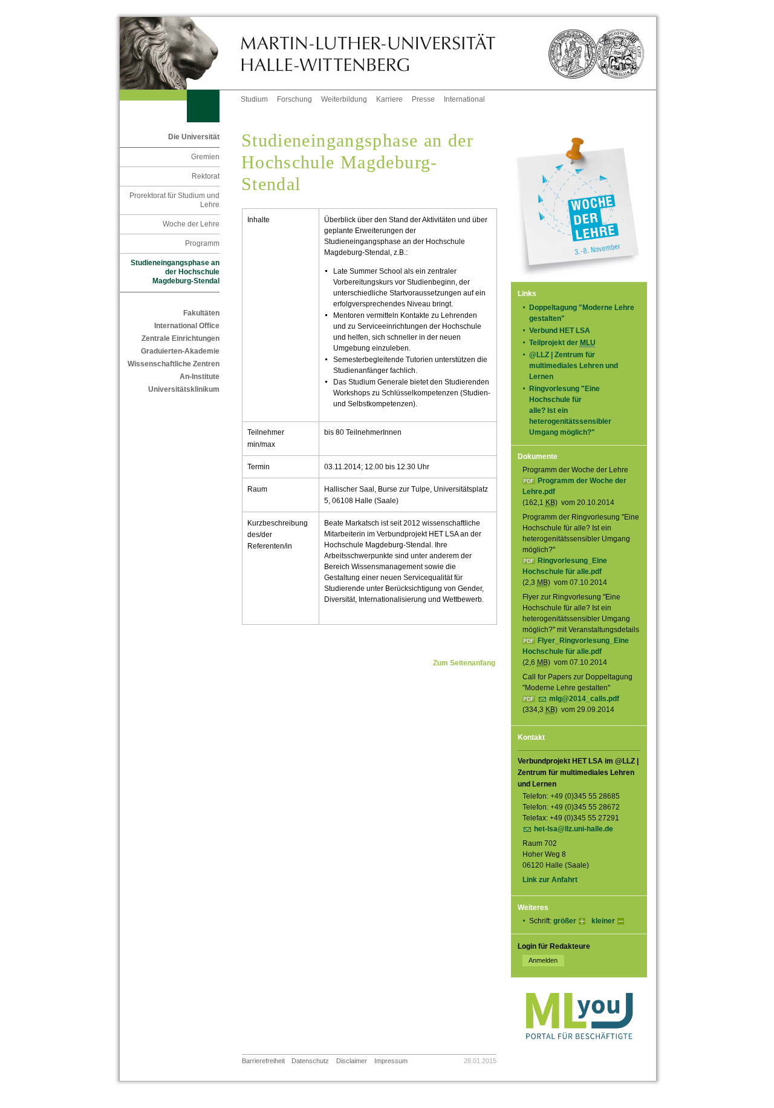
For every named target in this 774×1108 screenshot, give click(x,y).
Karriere (389, 99)
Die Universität (194, 137)
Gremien (205, 157)
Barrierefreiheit (263, 1060)
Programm (202, 243)
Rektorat (206, 176)
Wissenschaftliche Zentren (174, 364)
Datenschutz (310, 1060)
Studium (254, 99)
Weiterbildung (344, 99)
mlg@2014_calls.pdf (584, 698)
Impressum (391, 1060)
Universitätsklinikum (184, 389)
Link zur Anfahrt (549, 880)
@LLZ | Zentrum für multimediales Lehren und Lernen (573, 366)
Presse (423, 99)
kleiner (603, 921)
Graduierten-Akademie (180, 351)
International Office (187, 326)
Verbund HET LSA (563, 330)
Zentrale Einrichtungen (180, 338)
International (464, 99)
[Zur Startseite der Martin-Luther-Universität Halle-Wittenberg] (180, 53)
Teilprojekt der (562, 342)
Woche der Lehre (191, 224)
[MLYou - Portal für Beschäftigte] (579, 1051)
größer (564, 921)
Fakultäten (201, 313)
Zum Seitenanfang (464, 663)
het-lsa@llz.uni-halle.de (573, 829)
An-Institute (200, 376)
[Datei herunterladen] (530, 698)
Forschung (294, 99)
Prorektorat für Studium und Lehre (174, 200)
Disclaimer (351, 1060)
